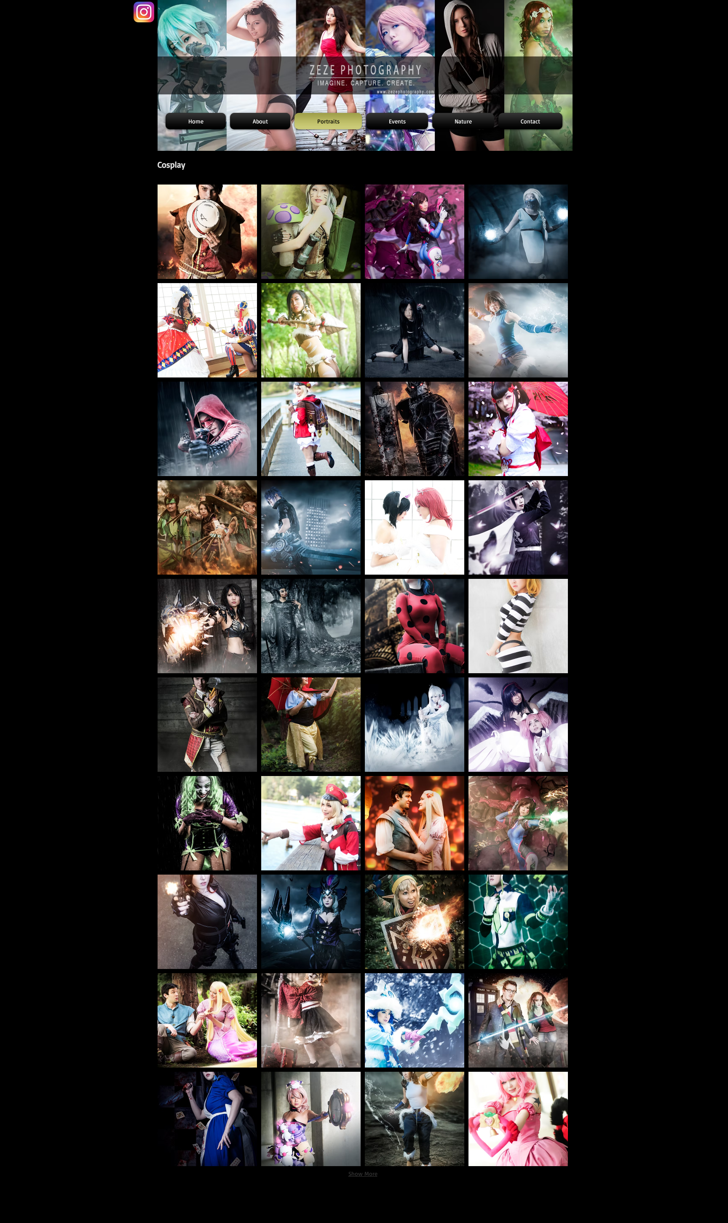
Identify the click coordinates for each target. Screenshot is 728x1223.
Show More (362, 1173)
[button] (207, 232)
